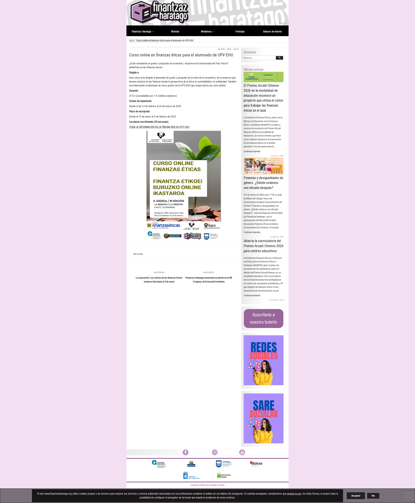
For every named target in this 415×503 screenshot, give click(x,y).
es (280, 23)
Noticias (175, 31)
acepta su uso (294, 493)
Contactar (194, 485)
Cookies (221, 485)
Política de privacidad (208, 485)
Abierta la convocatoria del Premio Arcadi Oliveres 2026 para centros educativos (264, 246)
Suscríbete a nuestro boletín (263, 318)
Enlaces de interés (272, 31)
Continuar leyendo (252, 151)
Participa (239, 31)
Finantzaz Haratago (141, 31)
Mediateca (206, 31)
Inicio (131, 40)
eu (285, 23)
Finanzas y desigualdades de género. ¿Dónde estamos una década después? (263, 183)
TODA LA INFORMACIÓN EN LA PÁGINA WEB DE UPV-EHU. (159, 127)
